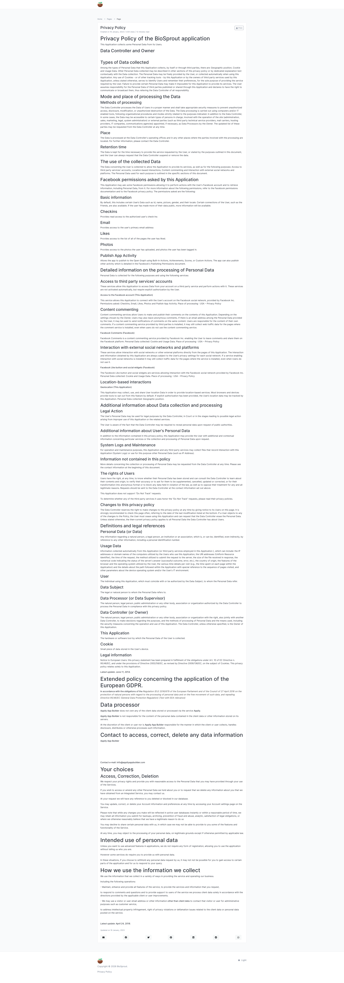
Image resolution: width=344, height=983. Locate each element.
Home (99, 19)
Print (240, 28)
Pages (109, 19)
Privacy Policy (104, 971)
